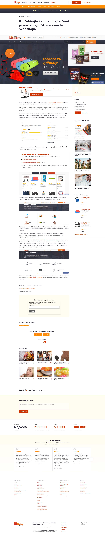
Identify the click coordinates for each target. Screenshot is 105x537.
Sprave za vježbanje (40, 494)
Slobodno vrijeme (31, 6)
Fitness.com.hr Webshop (28, 288)
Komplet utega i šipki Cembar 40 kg (85, 223)
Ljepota (23, 6)
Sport (34, 2)
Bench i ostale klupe (40, 493)
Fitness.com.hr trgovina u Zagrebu (85, 493)
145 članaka (78, 92)
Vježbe (30, 2)
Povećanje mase (16, 488)
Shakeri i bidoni (62, 485)
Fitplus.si (63, 531)
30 (68, 362)
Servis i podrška (82, 491)
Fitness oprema (47, 240)
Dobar (37, 334)
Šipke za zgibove (40, 490)
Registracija (88, 2)
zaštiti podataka (51, 530)
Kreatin (15, 484)
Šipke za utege (39, 487)
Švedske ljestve (62, 482)
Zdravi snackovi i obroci (17, 493)
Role (61, 494)
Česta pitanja (82, 485)
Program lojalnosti (83, 488)
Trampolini (62, 488)
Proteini (15, 482)
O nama (63, 529)
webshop (27, 325)
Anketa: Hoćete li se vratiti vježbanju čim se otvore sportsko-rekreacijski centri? (83, 154)
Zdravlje (40, 2)
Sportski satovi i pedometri (64, 491)
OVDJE (54, 104)
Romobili (61, 490)
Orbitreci (38, 500)
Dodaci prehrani (38, 240)
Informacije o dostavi (83, 484)
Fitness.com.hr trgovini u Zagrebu (31, 162)
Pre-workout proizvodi (17, 491)
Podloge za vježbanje (40, 488)
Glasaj (77, 112)
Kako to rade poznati (42, 6)
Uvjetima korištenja (44, 530)
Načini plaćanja (82, 482)
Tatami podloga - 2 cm (85, 209)
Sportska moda (51, 6)
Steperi (38, 503)
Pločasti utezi (39, 485)
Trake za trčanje (39, 497)
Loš (47, 334)
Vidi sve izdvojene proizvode (80, 234)
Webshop (63, 522)
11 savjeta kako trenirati (42, 362)
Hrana (53, 240)
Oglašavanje (64, 527)
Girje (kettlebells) (39, 484)
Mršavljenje (46, 2)
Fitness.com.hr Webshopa (56, 102)
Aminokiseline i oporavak (18, 485)
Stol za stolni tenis (63, 493)
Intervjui (58, 6)
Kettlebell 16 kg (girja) (85, 197)
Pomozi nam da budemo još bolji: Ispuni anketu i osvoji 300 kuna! (82, 188)
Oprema (58, 240)
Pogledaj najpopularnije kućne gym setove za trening (53, 11)
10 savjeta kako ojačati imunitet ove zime (24, 363)
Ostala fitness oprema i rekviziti (42, 509)
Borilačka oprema (63, 487)
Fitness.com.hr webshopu (29, 159)
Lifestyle (53, 2)
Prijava (84, 2)
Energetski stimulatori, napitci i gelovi (20, 490)
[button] (91, 459)
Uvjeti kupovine (82, 490)
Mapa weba (63, 525)
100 (51, 362)
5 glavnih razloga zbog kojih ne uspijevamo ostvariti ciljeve (60, 363)
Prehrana (24, 2)
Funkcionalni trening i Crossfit (42, 506)
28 (33, 378)
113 (33, 362)
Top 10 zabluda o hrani (24, 378)
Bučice (38, 482)
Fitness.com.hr (17, 2)
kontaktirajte (45, 531)
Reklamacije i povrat (83, 487)
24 (51, 378)
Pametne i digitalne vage (64, 484)
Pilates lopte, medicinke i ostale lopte (43, 491)
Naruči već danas (36, 94)
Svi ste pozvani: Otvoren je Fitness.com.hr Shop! (81, 137)
